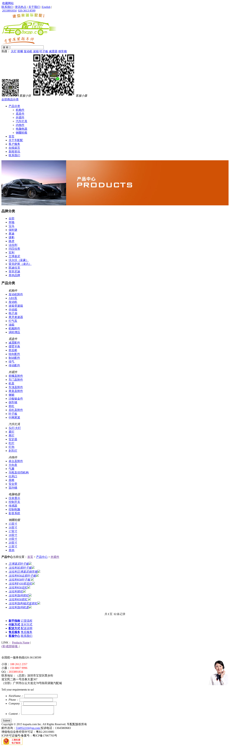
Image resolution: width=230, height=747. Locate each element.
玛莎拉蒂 (14, 248)
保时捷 (13, 229)
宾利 (11, 252)
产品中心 (42, 556)
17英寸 (13, 531)
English (46, 6)
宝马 (11, 226)
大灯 (14, 51)
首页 (11, 136)
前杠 (11, 406)
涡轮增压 (14, 332)
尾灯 (11, 435)
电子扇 (13, 313)
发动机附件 (16, 294)
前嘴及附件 (16, 375)
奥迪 (11, 233)
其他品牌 (14, 275)
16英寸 (13, 527)
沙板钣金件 (16, 398)
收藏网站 (8, 3)
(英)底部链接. (9, 646)
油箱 (11, 324)
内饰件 (20, 125)
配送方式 (14, 628)
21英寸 (13, 546)
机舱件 (20, 109)
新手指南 (14, 620)
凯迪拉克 (14, 267)
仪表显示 (14, 498)
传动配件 (14, 365)
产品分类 (14, 106)
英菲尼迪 (14, 271)
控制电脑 (14, 509)
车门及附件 (16, 379)
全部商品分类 (10, 99)
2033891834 (9, 10)
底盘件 (20, 113)
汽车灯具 (21, 121)
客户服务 (14, 144)
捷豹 (11, 237)
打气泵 (13, 320)
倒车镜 (62, 51)
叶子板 (44, 51)
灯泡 (11, 446)
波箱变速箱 (16, 305)
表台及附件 (16, 461)
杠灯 (11, 443)
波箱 (36, 51)
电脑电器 (21, 128)
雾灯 (11, 431)
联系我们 (7, 6)
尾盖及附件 (16, 391)
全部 (11, 218)
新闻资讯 (14, 151)
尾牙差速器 (16, 317)
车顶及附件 (16, 387)
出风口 (13, 476)
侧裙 (11, 394)
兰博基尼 (14, 256)
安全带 (13, 483)
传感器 (13, 505)
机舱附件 (14, 328)
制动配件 (14, 357)
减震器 (53, 51)
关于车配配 (16, 140)
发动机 (28, 51)
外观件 (20, 117)
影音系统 (14, 513)
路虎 (11, 241)
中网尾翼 (14, 417)
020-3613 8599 (26, 10)
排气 (11, 361)
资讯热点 (20, 6)
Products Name (20, 642)
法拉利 (13, 244)
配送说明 (26, 628)
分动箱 (13, 309)
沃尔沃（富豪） (19, 260)
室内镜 (13, 487)
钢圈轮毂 (21, 132)
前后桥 (13, 350)
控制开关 (14, 501)
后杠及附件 (16, 409)
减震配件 (14, 342)
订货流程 (26, 620)
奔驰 (11, 222)
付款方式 (14, 624)
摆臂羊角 (14, 346)
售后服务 (14, 632)
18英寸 (13, 535)
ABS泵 (13, 298)
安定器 (13, 439)
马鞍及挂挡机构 (19, 472)
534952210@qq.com (28, 728)
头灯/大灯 (15, 427)
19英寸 (13, 538)
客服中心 (14, 635)
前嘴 (20, 51)
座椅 (11, 480)
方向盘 (13, 464)
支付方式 (26, 624)
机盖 (11, 383)
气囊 (11, 468)
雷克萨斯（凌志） (20, 263)
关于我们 (34, 6)
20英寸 (13, 542)
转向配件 (14, 354)
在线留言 (14, 147)
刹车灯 (13, 450)
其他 (11, 550)
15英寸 (13, 523)
